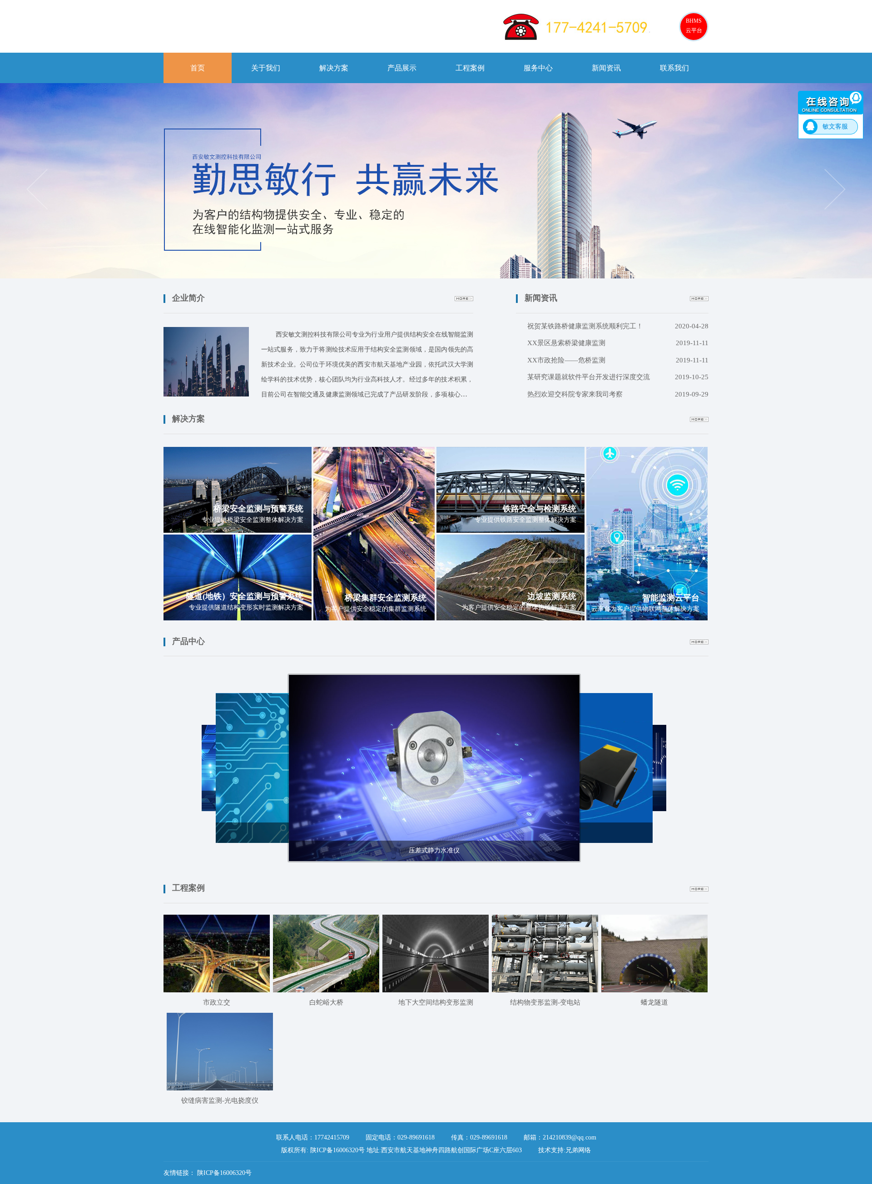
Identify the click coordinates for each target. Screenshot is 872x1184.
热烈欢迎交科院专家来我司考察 (617, 394)
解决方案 (333, 68)
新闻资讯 (606, 68)
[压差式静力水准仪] (434, 767)
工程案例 (470, 68)
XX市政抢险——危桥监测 (617, 360)
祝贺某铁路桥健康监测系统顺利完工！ (617, 326)
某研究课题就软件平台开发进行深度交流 (617, 377)
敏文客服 (835, 126)
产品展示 (401, 68)
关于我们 (265, 68)
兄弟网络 (578, 1150)
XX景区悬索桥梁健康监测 (617, 343)
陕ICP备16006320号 (224, 1172)
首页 (197, 68)
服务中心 (538, 68)
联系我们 (674, 68)
